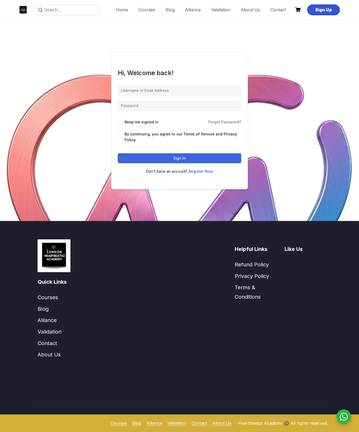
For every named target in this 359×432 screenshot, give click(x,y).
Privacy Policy (252, 276)
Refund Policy (252, 264)
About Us (250, 9)
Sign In (179, 158)
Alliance (193, 9)
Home (122, 9)
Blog (170, 9)
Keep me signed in (141, 122)
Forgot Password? (224, 122)
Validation (220, 9)
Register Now (200, 171)
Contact (278, 9)
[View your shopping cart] (298, 9)
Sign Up (323, 9)
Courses (147, 9)
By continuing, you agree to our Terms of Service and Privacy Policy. (181, 137)
